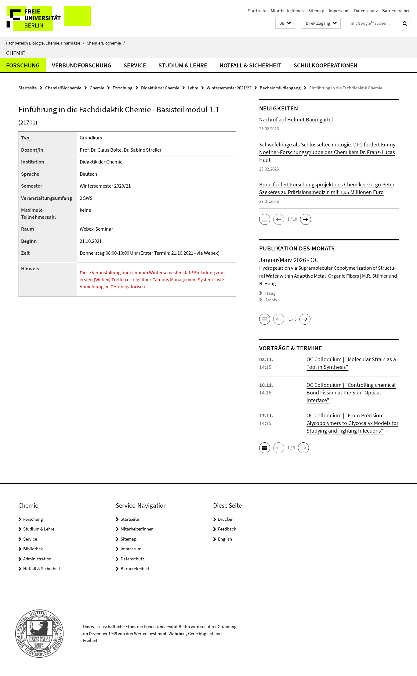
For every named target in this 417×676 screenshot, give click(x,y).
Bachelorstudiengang (280, 88)
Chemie (15, 52)
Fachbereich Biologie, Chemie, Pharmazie (45, 43)
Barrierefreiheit (396, 10)
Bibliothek (33, 549)
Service (135, 65)
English (225, 539)
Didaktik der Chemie (160, 88)
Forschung (23, 65)
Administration (37, 559)
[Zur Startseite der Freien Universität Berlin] (51, 18)
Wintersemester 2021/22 (229, 88)
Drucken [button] (226, 519)
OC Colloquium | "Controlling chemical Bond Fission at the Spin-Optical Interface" (351, 392)
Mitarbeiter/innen (287, 10)
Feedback (227, 529)
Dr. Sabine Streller (142, 149)
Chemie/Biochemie (106, 43)
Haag (270, 293)
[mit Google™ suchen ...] (405, 23)
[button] (285, 23)
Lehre (193, 88)
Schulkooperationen (325, 65)
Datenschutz (366, 10)
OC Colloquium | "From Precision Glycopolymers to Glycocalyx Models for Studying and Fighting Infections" (352, 423)
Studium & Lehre (182, 65)
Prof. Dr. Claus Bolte (100, 149)
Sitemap (316, 10)
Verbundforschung (81, 65)
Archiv (271, 300)
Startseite (257, 10)
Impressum (339, 10)
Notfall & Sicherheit (250, 65)
